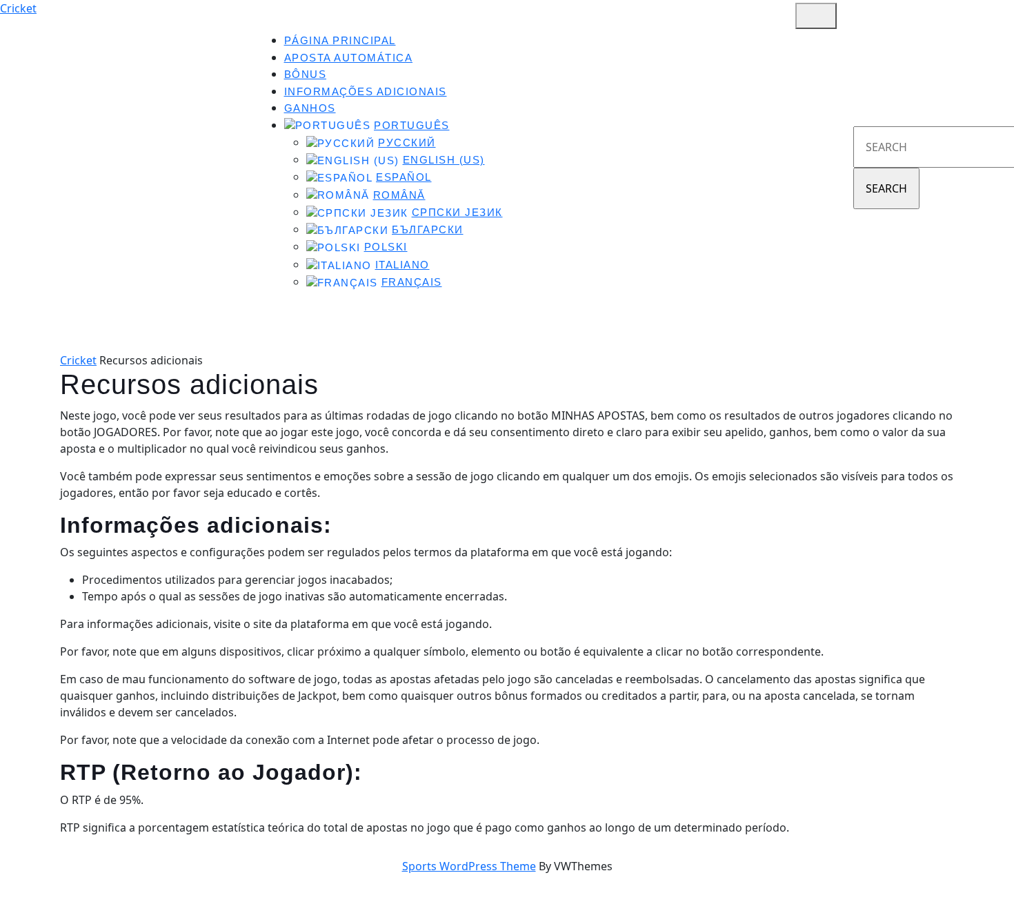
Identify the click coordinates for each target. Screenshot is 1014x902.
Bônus (305, 74)
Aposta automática (348, 58)
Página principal (340, 41)
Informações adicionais (365, 92)
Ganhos (310, 108)
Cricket (18, 8)
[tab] (816, 16)
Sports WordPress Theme (469, 866)
